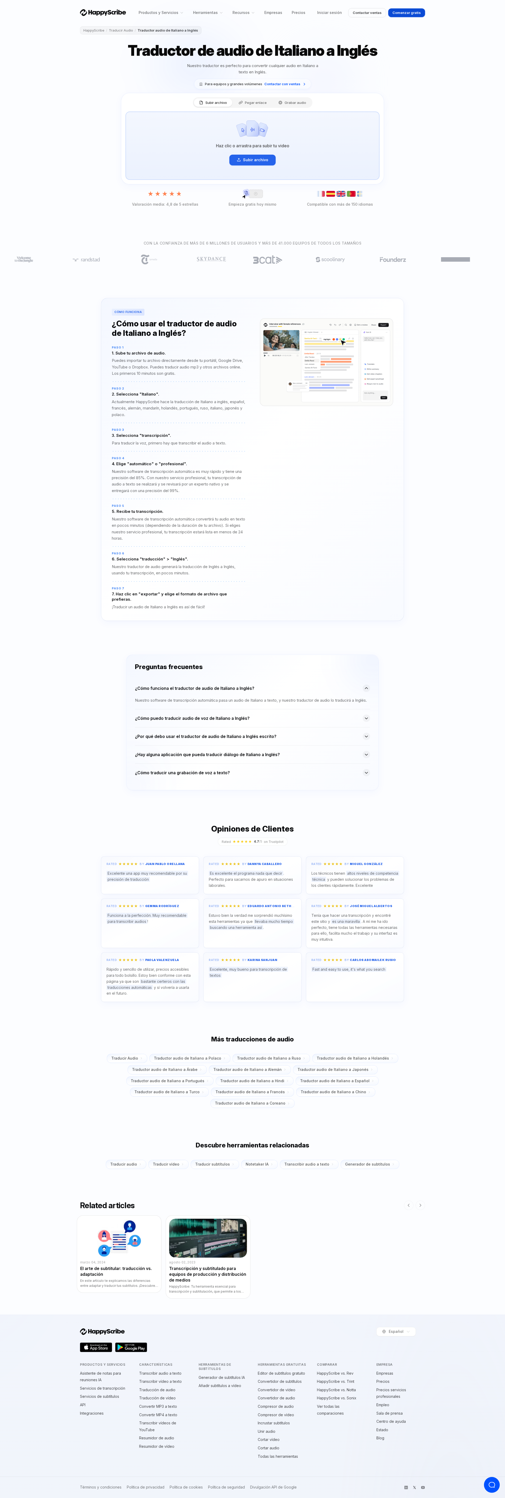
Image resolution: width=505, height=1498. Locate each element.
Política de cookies (186, 1487)
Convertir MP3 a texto (158, 1406)
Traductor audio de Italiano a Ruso (269, 1058)
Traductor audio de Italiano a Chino (333, 1092)
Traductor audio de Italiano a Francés (250, 1092)
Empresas (273, 12)
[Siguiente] (420, 1205)
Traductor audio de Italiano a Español (335, 1081)
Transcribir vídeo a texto (160, 1381)
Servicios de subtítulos (99, 1396)
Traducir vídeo (166, 1164)
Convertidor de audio (276, 1398)
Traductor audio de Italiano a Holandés (353, 1058)
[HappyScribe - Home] (103, 12)
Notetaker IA (257, 1164)
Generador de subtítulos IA (222, 1377)
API (82, 1405)
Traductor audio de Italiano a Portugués (167, 1081)
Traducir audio (123, 1164)
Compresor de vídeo (276, 1415)
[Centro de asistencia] (492, 1485)
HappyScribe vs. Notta (336, 1390)
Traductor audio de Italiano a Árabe (165, 1069)
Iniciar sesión (329, 12)
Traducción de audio (157, 1390)
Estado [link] (382, 1430)
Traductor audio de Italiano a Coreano (250, 1103)
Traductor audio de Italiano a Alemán (247, 1069)
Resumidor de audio (156, 1438)
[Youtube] (423, 1487)
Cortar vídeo (269, 1439)
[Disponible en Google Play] (131, 1347)
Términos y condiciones (101, 1487)
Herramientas (205, 12)
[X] (414, 1487)
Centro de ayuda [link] (391, 1421)
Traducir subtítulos (212, 1164)
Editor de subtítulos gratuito (281, 1373)
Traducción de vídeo (157, 1398)
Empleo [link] (382, 1405)
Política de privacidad (145, 1487)
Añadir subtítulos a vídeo (220, 1385)
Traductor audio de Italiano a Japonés (332, 1069)
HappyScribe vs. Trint (335, 1381)
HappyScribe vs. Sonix (336, 1398)
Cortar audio (268, 1448)
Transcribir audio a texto (306, 1164)
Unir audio (266, 1431)
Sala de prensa (389, 1413)
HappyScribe (93, 30)
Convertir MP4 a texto (158, 1415)
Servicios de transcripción (102, 1388)
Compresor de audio (276, 1406)
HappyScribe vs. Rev (335, 1373)
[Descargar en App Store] (96, 1347)
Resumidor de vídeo (156, 1446)
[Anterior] (408, 1205)
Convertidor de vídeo (276, 1390)
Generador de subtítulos (367, 1164)
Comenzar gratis (406, 13)
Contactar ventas (367, 13)
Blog (380, 1438)
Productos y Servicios (158, 12)
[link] (253, 84)
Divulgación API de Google (273, 1487)
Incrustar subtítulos (274, 1423)
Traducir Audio (121, 30)
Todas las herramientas (278, 1456)
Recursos (241, 12)
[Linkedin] (406, 1487)
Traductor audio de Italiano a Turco (167, 1092)
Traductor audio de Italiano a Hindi (252, 1081)
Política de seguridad (226, 1487)
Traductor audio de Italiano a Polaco (187, 1058)
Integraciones (92, 1413)
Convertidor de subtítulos (280, 1381)
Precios (298, 12)
